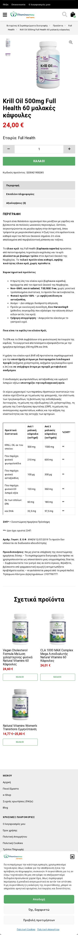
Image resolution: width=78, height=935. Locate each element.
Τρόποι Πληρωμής (13, 849)
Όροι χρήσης (10, 830)
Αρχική (7, 782)
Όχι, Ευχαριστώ (39, 909)
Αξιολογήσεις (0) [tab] (16, 203)
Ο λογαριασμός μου (39, 4)
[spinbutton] (39, 149)
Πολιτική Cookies (26, 929)
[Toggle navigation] (5, 14)
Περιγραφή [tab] (12, 185)
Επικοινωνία (18, 4)
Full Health (26, 138)
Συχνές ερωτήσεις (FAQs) (18, 801)
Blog (5, 807)
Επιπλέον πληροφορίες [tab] (20, 194)
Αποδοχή (39, 899)
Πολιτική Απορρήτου (48, 929)
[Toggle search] (64, 15)
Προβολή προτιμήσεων (39, 920)
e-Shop (7, 794)
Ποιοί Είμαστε (11, 788)
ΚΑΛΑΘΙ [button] (20, 677)
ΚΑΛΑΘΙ (39, 161)
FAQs (5, 4)
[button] (72, 856)
